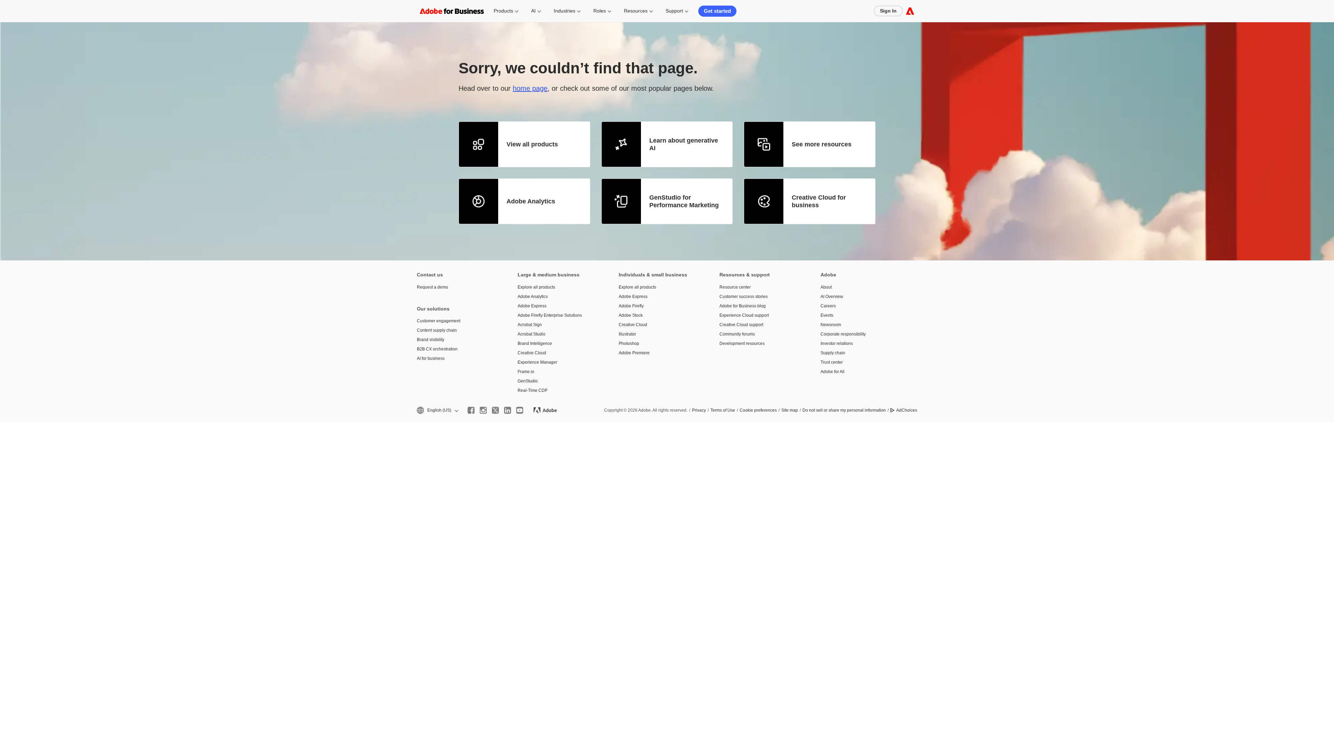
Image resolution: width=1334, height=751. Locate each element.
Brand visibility (430, 339)
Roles (599, 11)
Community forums (737, 334)
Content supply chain (437, 330)
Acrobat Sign (530, 324)
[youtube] (519, 410)
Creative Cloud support (741, 324)
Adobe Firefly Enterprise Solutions (550, 315)
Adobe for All (833, 371)
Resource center (735, 287)
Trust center (832, 362)
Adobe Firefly (631, 306)
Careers (828, 306)
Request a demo (432, 287)
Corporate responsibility (843, 334)
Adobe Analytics (531, 201)
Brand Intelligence (535, 343)
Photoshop (629, 343)
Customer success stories (743, 296)
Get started (717, 11)
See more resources (821, 144)
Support (674, 11)
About (826, 287)
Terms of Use (722, 410)
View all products (532, 144)
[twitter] (495, 410)
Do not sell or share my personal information (844, 410)
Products (503, 11)
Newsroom (831, 324)
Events (827, 315)
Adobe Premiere (634, 352)
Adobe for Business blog (742, 306)
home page (530, 88)
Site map (789, 410)
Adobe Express (532, 306)
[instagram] (483, 410)
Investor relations (837, 343)
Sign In (888, 11)
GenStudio (528, 381)
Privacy (699, 410)
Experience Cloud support (744, 315)
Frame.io (526, 371)
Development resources (742, 343)
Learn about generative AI (683, 144)
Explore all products (536, 287)
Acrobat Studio (531, 334)
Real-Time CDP (532, 390)
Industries (564, 11)
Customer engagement (438, 320)
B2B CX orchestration (437, 349)
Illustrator (627, 334)
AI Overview (832, 296)
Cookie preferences (758, 410)
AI (533, 11)
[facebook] (471, 410)
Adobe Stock (631, 315)
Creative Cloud (532, 352)
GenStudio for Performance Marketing (684, 201)
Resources (636, 11)
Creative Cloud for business (819, 201)
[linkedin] (507, 410)
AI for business (431, 358)
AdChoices (906, 410)
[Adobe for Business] (910, 11)
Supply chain (833, 352)
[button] (437, 410)
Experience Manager (537, 362)
